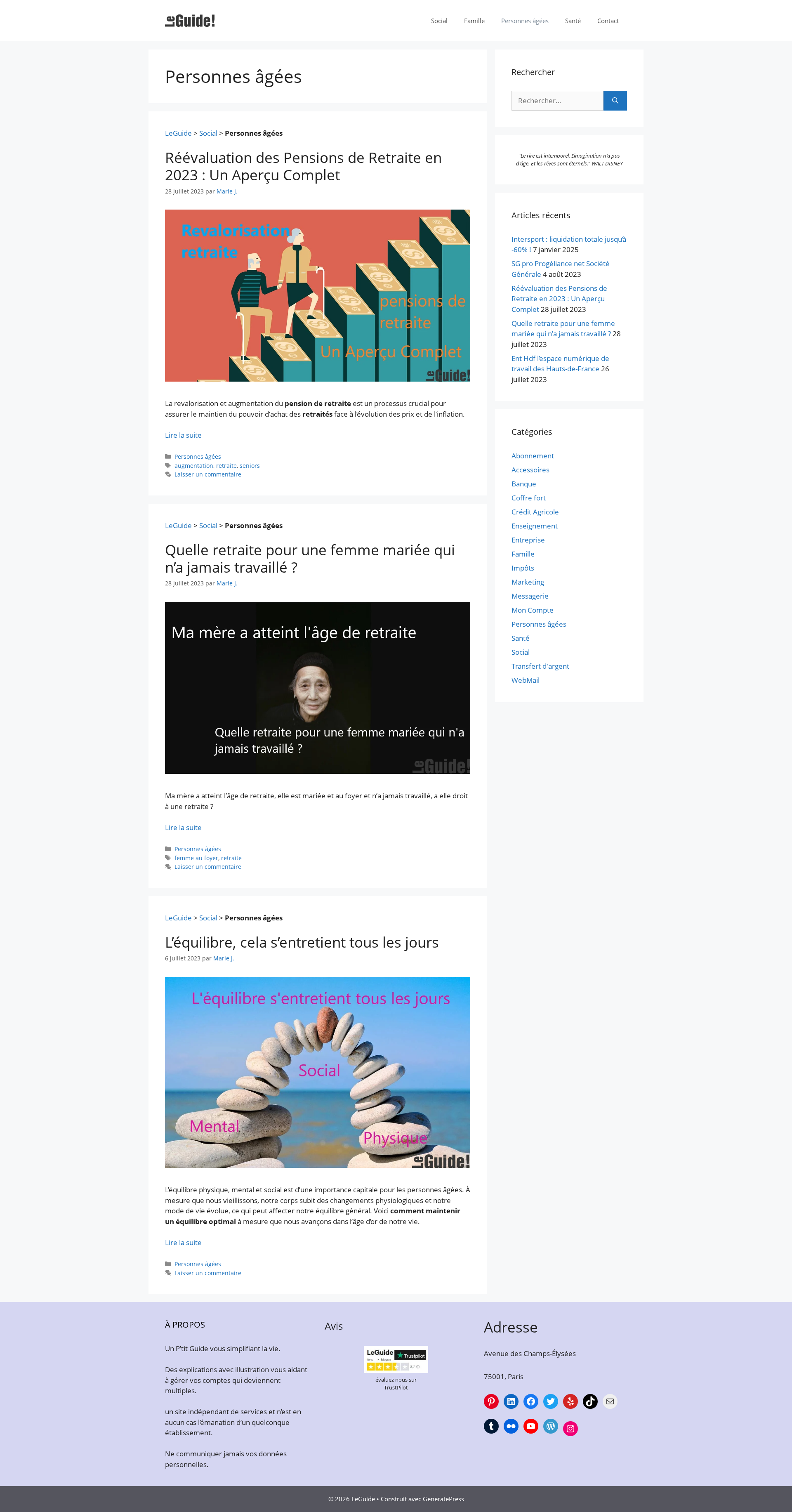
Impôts (523, 568)
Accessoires (530, 469)
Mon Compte (533, 610)
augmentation (193, 465)
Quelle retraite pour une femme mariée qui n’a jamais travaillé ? (310, 558)
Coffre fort (529, 497)
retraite (226, 465)
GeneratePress (443, 1499)
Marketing (528, 582)
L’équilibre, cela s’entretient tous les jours (302, 942)
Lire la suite (183, 435)
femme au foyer (196, 858)
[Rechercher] (615, 101)
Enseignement (535, 526)
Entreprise (528, 540)
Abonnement (533, 455)
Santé (573, 21)
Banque (524, 483)
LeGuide (178, 133)
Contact (608, 21)
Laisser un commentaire (207, 474)
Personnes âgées (525, 21)
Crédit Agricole (535, 512)
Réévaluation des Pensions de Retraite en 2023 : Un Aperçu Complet (303, 166)
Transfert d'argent (540, 666)
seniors (250, 465)
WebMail (526, 680)
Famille (474, 21)
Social (439, 21)
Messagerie (530, 596)
